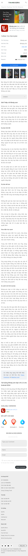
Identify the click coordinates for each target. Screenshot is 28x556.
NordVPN (3, 530)
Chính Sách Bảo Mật (6, 485)
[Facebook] (2, 546)
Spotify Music (4, 527)
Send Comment (20, 467)
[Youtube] (8, 546)
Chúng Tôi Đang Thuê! (6, 490)
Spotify (3, 511)
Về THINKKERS (4, 480)
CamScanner (4, 517)
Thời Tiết (15, 7)
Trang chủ (3, 7)
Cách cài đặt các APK (6, 501)
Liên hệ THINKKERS (5, 482)
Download (14, 65)
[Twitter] (5, 546)
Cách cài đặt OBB (5, 503)
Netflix (2, 514)
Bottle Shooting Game (6, 538)
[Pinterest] (11, 546)
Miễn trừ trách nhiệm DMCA (7, 487)
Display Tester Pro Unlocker (8, 535)
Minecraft (3, 519)
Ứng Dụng (9, 7)
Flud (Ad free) (4, 532)
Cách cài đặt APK (5, 498)
